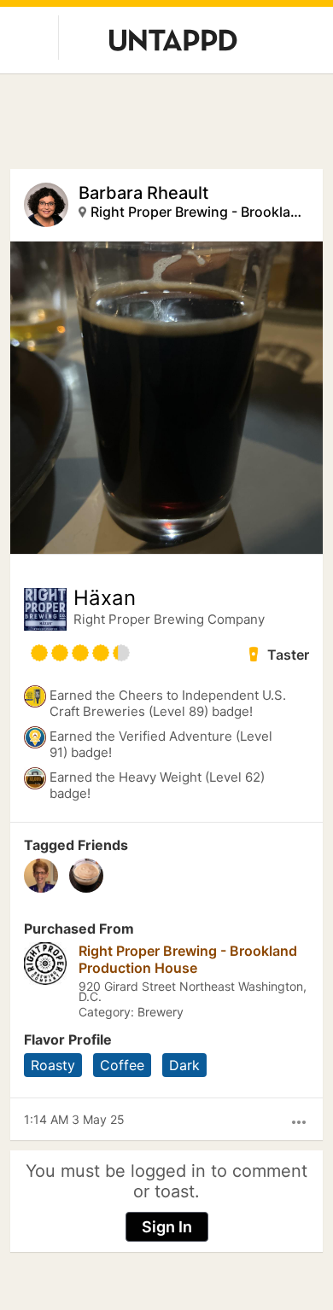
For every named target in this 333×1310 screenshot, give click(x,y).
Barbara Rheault (143, 193)
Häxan (104, 598)
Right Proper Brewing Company (169, 619)
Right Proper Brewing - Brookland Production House (199, 211)
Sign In (167, 1227)
